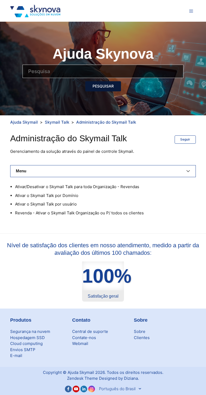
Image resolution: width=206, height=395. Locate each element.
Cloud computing (26, 343)
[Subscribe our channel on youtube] (76, 389)
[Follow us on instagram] (91, 389)
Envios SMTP (22, 349)
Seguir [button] (185, 139)
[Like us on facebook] (68, 389)
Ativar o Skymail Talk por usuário (46, 204)
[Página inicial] (35, 10)
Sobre (139, 331)
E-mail (16, 355)
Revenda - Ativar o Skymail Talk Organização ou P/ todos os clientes (79, 212)
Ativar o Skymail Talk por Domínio (46, 195)
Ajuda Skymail (24, 122)
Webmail (80, 343)
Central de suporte (90, 331)
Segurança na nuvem (30, 331)
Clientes (142, 337)
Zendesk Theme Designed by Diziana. (103, 378)
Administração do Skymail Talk (106, 122)
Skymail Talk (57, 122)
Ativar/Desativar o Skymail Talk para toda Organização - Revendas (77, 186)
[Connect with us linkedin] (83, 389)
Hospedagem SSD (27, 337)
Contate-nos (84, 337)
